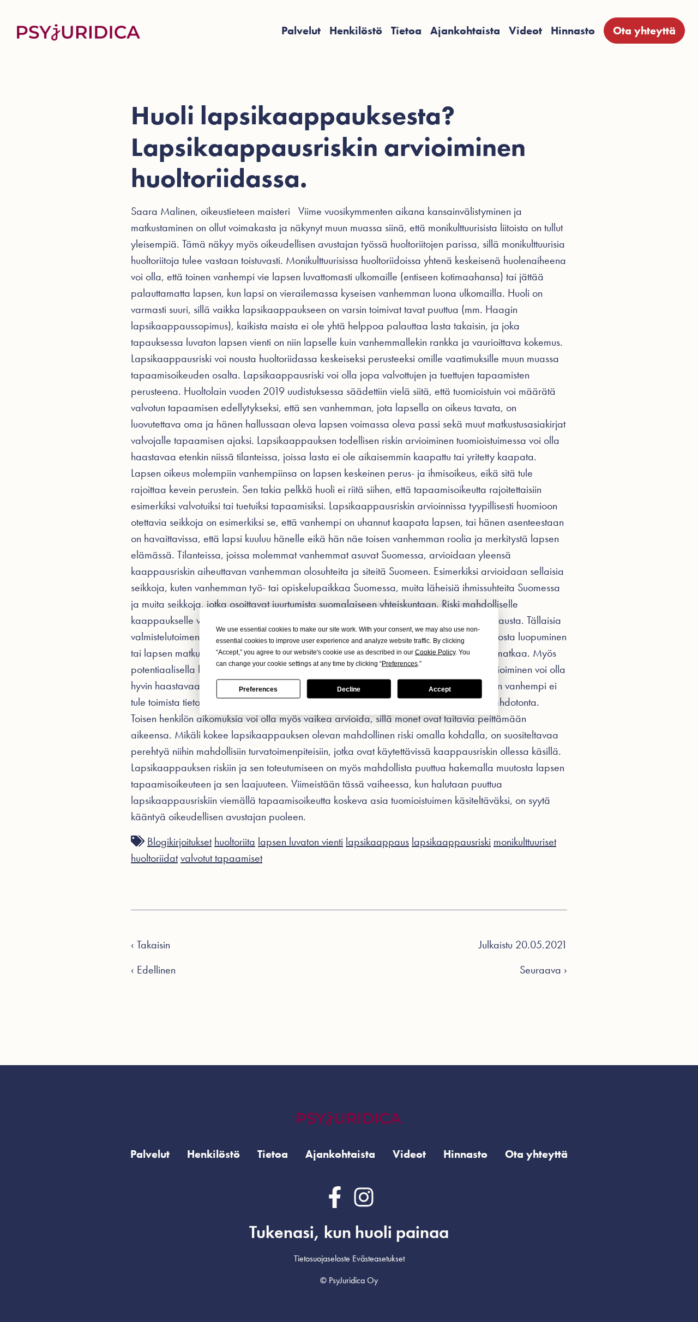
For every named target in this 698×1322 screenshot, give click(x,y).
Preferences (258, 689)
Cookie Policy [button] (435, 652)
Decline (348, 689)
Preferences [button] (400, 664)
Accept (440, 689)
